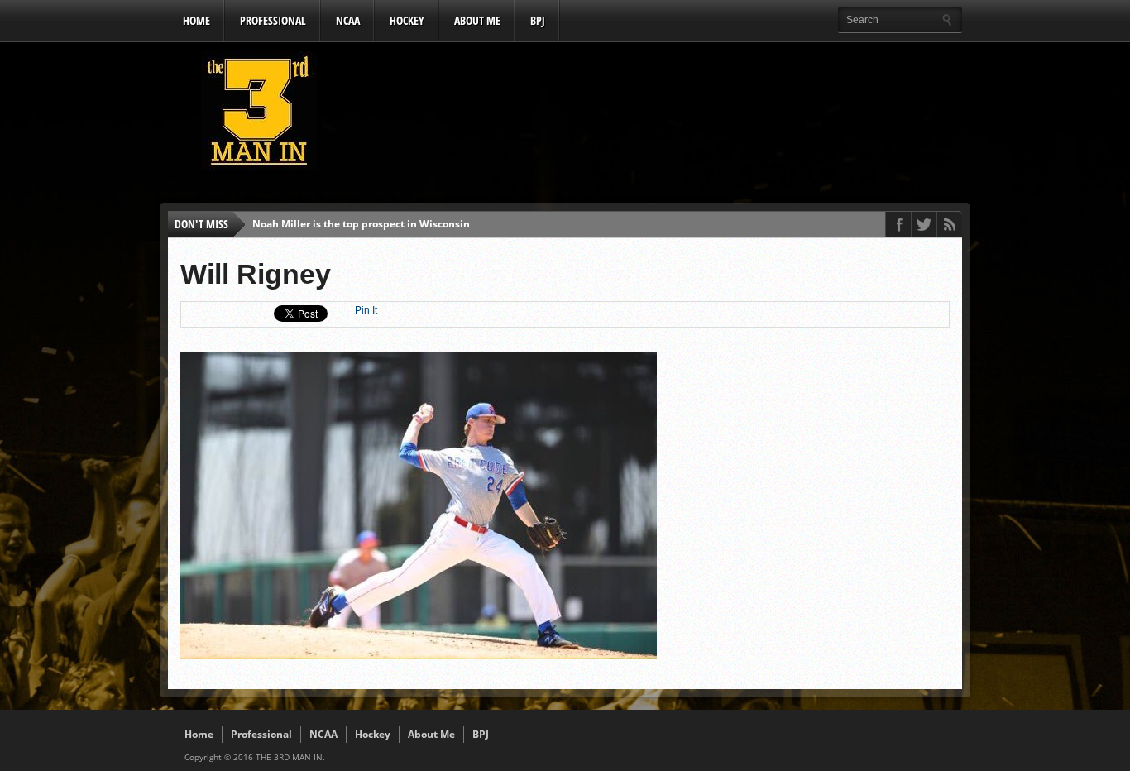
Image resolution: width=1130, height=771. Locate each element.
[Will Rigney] (418, 655)
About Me (477, 20)
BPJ (537, 20)
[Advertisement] (661, 115)
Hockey (407, 20)
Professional (273, 20)
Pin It (366, 310)
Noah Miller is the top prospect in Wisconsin (361, 224)
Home (196, 20)
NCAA (348, 20)
